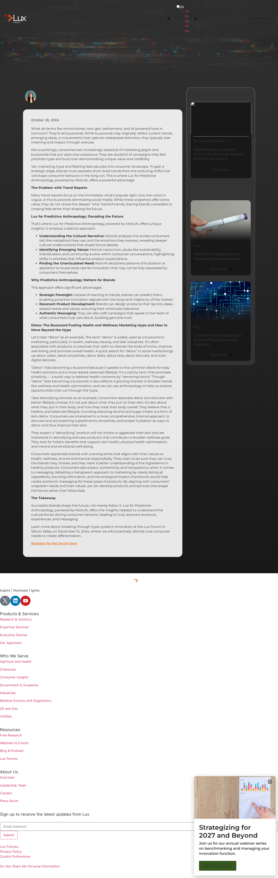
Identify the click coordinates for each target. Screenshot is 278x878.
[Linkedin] (15, 601)
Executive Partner (13, 635)
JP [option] (187, 11)
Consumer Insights (14, 677)
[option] (187, 11)
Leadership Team (13, 785)
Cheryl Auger (51, 92)
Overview (7, 777)
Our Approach (11, 643)
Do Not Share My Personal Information (30, 866)
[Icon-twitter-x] (5, 601)
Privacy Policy (11, 851)
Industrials (8, 693)
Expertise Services (14, 627)
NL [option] (187, 16)
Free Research (11, 735)
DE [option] (187, 21)
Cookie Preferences (15, 856)
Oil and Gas (9, 708)
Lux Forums (9, 759)
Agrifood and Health (15, 661)
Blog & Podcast (12, 751)
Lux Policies (9, 847)
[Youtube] (25, 601)
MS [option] (187, 31)
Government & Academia (19, 685)
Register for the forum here (54, 543)
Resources (10, 729)
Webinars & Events (14, 743)
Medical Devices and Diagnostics (25, 701)
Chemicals (8, 669)
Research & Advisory (16, 619)
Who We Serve (14, 656)
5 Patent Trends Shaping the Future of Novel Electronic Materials (218, 340)
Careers (6, 793)
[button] (269, 781)
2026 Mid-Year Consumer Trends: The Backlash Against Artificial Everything (218, 154)
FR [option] (187, 26)
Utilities (6, 716)
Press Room (9, 801)
